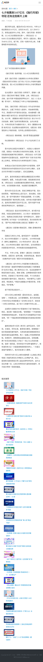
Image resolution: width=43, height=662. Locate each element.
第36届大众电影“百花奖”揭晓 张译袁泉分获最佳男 (18, 547)
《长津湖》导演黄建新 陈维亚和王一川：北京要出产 (18, 573)
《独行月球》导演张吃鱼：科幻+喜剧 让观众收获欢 (19, 443)
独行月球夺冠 (22, 373)
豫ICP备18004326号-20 (31, 655)
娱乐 (15, 8)
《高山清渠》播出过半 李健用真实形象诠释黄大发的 (18, 586)
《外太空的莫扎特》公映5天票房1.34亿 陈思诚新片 (19, 599)
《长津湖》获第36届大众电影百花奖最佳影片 (18, 534)
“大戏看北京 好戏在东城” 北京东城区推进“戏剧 (18, 508)
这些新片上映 (30, 373)
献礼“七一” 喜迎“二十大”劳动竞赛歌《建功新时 (19, 638)
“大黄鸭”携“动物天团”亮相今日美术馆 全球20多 (19, 417)
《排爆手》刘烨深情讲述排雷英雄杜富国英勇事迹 (19, 456)
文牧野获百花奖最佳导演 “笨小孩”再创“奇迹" (18, 521)
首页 (10, 8)
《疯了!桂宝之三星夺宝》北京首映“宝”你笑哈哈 (19, 560)
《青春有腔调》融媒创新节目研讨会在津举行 (19, 404)
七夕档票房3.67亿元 (12, 373)
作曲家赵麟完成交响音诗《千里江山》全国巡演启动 (19, 612)
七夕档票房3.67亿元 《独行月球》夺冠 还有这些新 (18, 391)
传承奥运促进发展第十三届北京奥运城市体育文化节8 (19, 625)
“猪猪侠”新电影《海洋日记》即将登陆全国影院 (19, 469)
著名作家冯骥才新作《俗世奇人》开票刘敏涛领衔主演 (19, 430)
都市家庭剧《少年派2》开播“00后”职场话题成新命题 (19, 482)
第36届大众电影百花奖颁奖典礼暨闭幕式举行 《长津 (18, 495)
